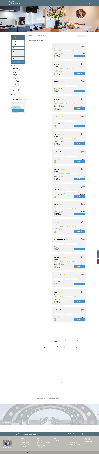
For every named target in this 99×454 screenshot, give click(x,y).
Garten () (14, 75)
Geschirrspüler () (15, 83)
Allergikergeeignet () (16, 89)
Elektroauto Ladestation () (17, 87)
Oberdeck (56, 204)
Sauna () (14, 78)
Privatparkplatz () (16, 81)
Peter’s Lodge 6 (57, 152)
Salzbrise (56, 46)
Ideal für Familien (40, 440)
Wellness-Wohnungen (25, 442)
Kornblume (56, 99)
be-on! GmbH (70, 452)
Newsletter (55, 442)
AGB (70, 446)
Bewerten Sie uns (88, 441)
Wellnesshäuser (24, 440)
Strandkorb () (15, 86)
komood (55, 134)
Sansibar (56, 116)
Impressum (71, 440)
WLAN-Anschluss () (16, 68)
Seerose (56, 187)
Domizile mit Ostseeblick (41, 445)
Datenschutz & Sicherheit (73, 442)
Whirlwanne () (15, 80)
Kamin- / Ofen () (15, 77)
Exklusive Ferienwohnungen (26, 444)
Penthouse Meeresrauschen (60, 239)
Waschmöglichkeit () (16, 84)
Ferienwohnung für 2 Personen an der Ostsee (43, 443)
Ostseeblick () (15, 71)
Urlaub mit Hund (24, 446)
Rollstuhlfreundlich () (16, 90)
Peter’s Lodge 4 (57, 257)
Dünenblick (56, 169)
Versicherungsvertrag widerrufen (75, 444)
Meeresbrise (56, 64)
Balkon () (14, 72)
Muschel (56, 81)
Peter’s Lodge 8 (57, 274)
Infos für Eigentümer (56, 440)
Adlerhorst (56, 222)
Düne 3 (55, 292)
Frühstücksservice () (16, 92)
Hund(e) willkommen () (16, 69)
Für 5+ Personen (40, 447)
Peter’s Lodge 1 (57, 310)
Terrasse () (15, 74)
